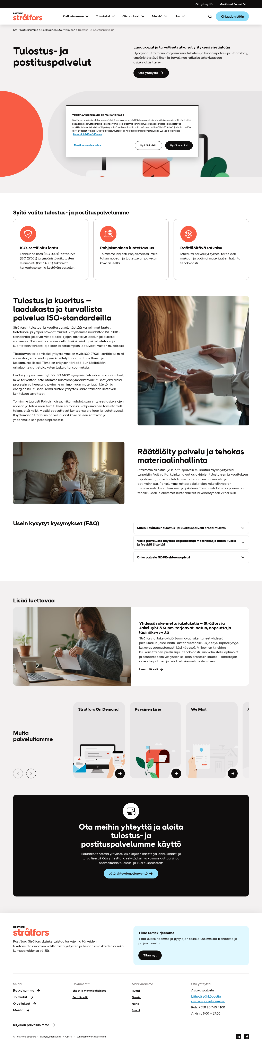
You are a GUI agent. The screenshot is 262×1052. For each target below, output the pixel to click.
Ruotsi (136, 990)
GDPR (68, 1036)
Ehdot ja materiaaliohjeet (89, 990)
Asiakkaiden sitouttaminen (58, 30)
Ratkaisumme (73, 16)
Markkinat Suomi (230, 4)
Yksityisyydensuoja (50, 1036)
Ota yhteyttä (204, 4)
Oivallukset (131, 16)
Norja (135, 1003)
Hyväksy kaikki (179, 145)
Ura (177, 16)
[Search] (210, 16)
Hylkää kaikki (148, 145)
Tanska (136, 997)
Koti (15, 30)
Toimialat (103, 16)
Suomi (136, 1010)
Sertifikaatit (80, 997)
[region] (132, 131)
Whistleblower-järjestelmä (91, 1036)
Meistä (157, 16)
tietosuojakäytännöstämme (87, 134)
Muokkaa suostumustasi (88, 145)
